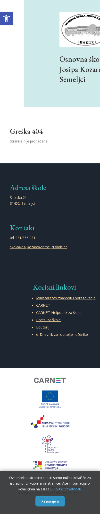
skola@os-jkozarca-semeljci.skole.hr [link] (38, 247)
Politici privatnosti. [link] (67, 489)
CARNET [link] (43, 305)
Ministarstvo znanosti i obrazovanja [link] (65, 297)
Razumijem (50, 501)
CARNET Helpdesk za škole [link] (59, 312)
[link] (6, 18)
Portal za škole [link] (48, 319)
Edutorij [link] (42, 327)
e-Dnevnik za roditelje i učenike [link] (62, 334)
